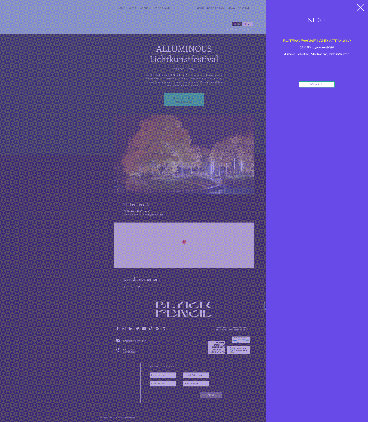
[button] (360, 7)
